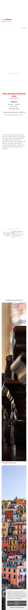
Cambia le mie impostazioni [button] (17, 607)
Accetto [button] (17, 601)
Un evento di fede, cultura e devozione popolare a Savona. (17, 234)
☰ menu (23, 28)
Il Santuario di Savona (9, 463)
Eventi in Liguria (16, 73)
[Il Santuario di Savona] (14, 382)
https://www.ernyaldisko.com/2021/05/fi (13, 114)
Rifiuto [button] (17, 604)
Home (10, 73)
